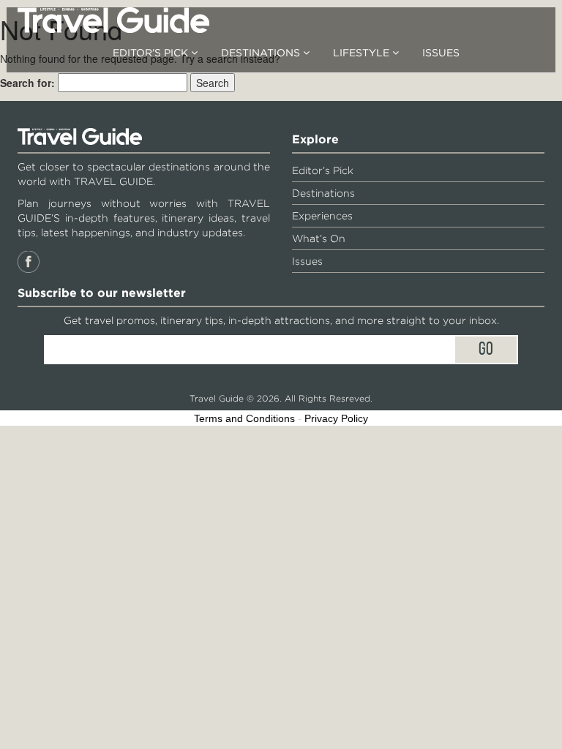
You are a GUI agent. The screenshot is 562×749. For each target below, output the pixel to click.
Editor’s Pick (152, 53)
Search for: (27, 82)
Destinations (262, 53)
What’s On (318, 238)
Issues (441, 53)
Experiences (322, 216)
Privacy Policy (336, 418)
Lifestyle (362, 53)
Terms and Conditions (244, 418)
